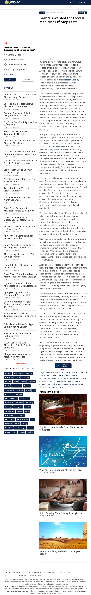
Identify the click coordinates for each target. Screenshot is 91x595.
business (20, 390)
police (18, 377)
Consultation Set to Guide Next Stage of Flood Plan (20, 142)
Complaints (35, 575)
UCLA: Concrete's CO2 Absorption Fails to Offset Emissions (17, 345)
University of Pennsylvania (67, 381)
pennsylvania (71, 375)
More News (21, 363)
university (58, 372)
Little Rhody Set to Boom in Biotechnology (18, 171)
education (19, 403)
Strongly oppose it (17, 69)
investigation (18, 407)
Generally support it (17, 59)
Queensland (9, 390)
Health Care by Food (49, 149)
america (83, 372)
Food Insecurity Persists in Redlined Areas (17, 334)
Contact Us (9, 575)
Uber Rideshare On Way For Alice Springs (18, 266)
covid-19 (8, 394)
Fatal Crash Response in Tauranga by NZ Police (16, 132)
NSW (16, 382)
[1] (48, 129)
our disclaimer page (54, 593)
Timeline (8, 87)
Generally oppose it (17, 64)
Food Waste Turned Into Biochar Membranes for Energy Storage (20, 275)
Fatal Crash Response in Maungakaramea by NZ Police (19, 209)
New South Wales (11, 398)
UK (35, 390)
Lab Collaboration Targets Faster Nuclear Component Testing (17, 304)
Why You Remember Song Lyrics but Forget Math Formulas (61, 471)
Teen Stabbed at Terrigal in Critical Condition (18, 189)
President (8, 428)
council (28, 390)
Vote (9, 80)
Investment (9, 403)
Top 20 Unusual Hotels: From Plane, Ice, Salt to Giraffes (62, 428)
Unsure (11, 74)
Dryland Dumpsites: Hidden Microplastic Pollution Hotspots (20, 284)
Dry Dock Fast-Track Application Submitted (20, 123)
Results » (28, 80)
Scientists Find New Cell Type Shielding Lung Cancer (19, 325)
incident (30, 432)
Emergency (9, 415)
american (45, 375)
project (19, 411)
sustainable (44, 378)
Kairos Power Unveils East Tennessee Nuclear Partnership (20, 314)
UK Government (22, 419)
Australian (26, 377)
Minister (27, 386)
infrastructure (25, 398)
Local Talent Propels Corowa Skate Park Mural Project (18, 105)
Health (42, 13)
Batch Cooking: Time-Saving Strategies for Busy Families (61, 514)
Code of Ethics (64, 572)
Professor (32, 382)
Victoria (23, 382)
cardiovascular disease (75, 378)
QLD (32, 419)
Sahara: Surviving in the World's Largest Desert (59, 552)
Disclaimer (49, 572)
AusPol (28, 407)
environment (17, 386)
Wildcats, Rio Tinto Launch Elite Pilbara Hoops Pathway (20, 96)
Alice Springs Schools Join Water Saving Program (20, 255)
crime (27, 411)
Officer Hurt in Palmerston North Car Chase (17, 198)
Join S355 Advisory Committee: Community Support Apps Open (20, 152)
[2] (4, 588)
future (17, 424)
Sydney (24, 424)
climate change (20, 428)
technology (29, 403)
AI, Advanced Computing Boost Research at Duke (19, 237)
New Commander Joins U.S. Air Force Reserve (19, 180)
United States (71, 372)
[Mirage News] (12, 2)
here (80, 360)
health (49, 372)
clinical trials (45, 384)
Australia (8, 373)
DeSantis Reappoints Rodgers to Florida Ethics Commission (20, 162)
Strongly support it (17, 54)
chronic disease (60, 384)
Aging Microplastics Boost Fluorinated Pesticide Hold (17, 294)
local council (18, 394)
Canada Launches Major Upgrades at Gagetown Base (18, 218)
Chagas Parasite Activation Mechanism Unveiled (17, 355)
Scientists (8, 424)
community (9, 377)
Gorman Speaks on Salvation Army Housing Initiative (18, 114)
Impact (7, 432)
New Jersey (57, 378)
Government (57, 375)
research (8, 382)
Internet (22, 432)
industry (8, 407)
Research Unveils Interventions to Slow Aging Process (20, 228)
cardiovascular (46, 381)
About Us (22, 575)
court (14, 432)
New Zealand (9, 419)
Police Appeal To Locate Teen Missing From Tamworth (19, 246)
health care (57, 387)
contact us (39, 593)
